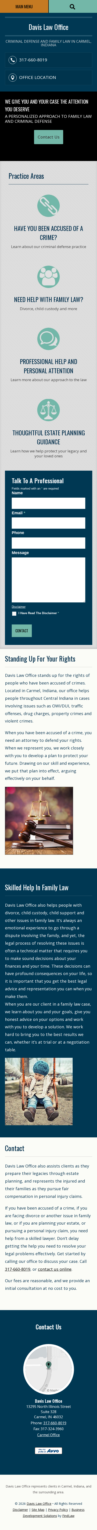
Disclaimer (18, 606)
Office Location (37, 77)
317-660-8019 (33, 60)
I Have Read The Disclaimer (38, 613)
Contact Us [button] (49, 137)
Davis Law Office (39, 1503)
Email (18, 513)
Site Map (38, 1510)
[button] (92, 1497)
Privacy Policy (58, 1510)
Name (17, 493)
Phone (18, 532)
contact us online (55, 1269)
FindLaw (68, 1516)
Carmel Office (48, 1434)
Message (20, 552)
